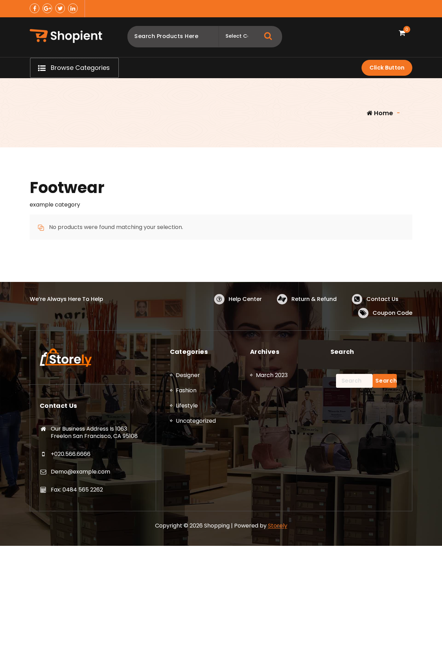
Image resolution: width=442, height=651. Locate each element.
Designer (188, 375)
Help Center (245, 299)
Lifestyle (187, 406)
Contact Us (382, 299)
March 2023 (272, 375)
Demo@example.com (80, 472)
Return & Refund (314, 299)
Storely (277, 526)
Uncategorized (196, 421)
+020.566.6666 (70, 454)
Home (383, 113)
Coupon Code (392, 313)
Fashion (186, 390)
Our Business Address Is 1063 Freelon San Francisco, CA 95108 (94, 432)
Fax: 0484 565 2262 (77, 490)
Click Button (386, 68)
